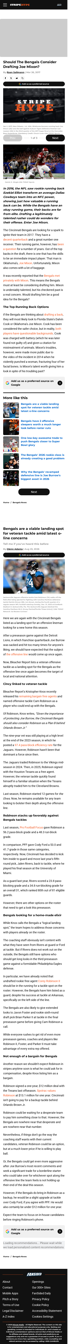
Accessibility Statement (47, 1310)
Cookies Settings (42, 1316)
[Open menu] (5, 5)
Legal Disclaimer (13, 1310)
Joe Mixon (25, 263)
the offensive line (17, 654)
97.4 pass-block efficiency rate (34, 745)
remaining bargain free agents (38, 696)
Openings (38, 1281)
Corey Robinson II (49, 981)
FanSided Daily (41, 1293)
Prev (12, 138)
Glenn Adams (15, 549)
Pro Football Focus (31, 827)
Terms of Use (11, 1305)
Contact (7, 1287)
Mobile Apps (10, 1293)
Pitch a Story (10, 1299)
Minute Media (18, 1325)
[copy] (22, 78)
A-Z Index (9, 1316)
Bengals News (20, 502)
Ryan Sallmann (15, 72)
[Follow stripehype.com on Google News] (60, 383)
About (6, 1281)
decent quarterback (15, 239)
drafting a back (53, 314)
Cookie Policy (40, 1305)
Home (6, 502)
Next (55, 138)
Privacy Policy (40, 1299)
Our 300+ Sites (41, 1287)
